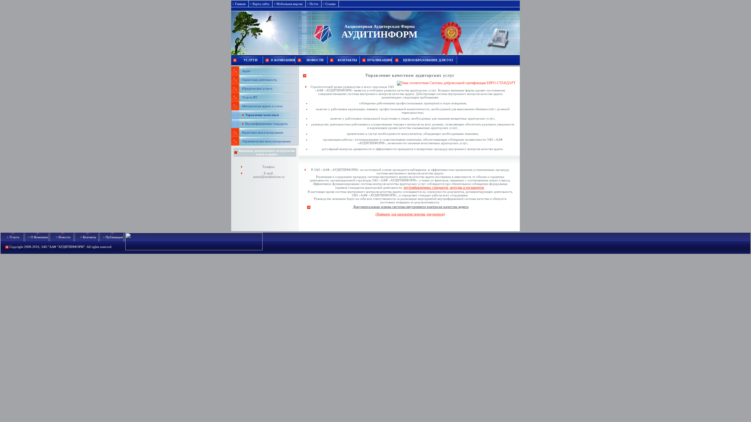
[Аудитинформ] (286, 27)
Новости (315, 60)
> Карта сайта (259, 4)
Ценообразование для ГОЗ (428, 60)
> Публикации (113, 237)
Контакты (347, 60)
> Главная (239, 4)
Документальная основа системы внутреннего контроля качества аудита (410, 207)
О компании (283, 60)
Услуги (250, 60)
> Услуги (13, 237)
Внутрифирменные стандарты (266, 123)
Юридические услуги (257, 88)
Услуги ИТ (249, 97)
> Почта (312, 4)
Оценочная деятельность (259, 79)
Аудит (246, 71)
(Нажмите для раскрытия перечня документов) (410, 214)
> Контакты (88, 237)
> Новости (63, 237)
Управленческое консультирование (266, 141)
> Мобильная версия (288, 4)
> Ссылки (329, 4)
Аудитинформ (379, 34)
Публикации (379, 60)
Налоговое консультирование (262, 132)
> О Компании (38, 237)
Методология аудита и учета (262, 106)
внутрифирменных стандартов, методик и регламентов (444, 188)
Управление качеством (262, 115)
